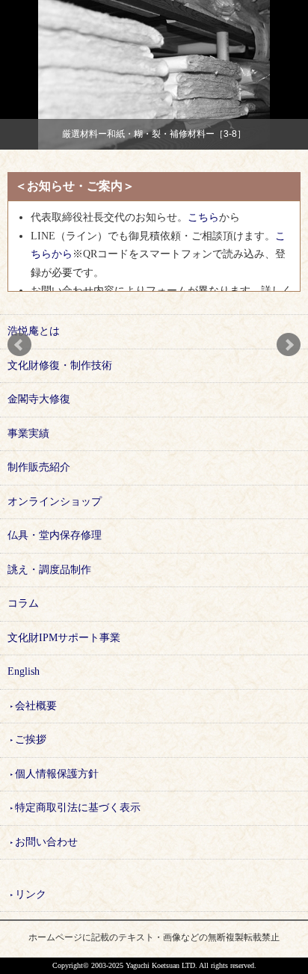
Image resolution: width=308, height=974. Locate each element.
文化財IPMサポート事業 (63, 637)
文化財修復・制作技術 (59, 365)
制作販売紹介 (38, 467)
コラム (23, 603)
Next (289, 345)
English (23, 671)
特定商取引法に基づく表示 (78, 807)
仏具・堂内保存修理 (54, 535)
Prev (19, 345)
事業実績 (28, 433)
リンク (30, 894)
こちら (203, 217)
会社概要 (36, 705)
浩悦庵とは (33, 331)
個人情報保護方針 (57, 773)
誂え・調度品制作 (49, 569)
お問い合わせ (46, 842)
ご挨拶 (30, 739)
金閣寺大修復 (38, 399)
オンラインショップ (54, 501)
